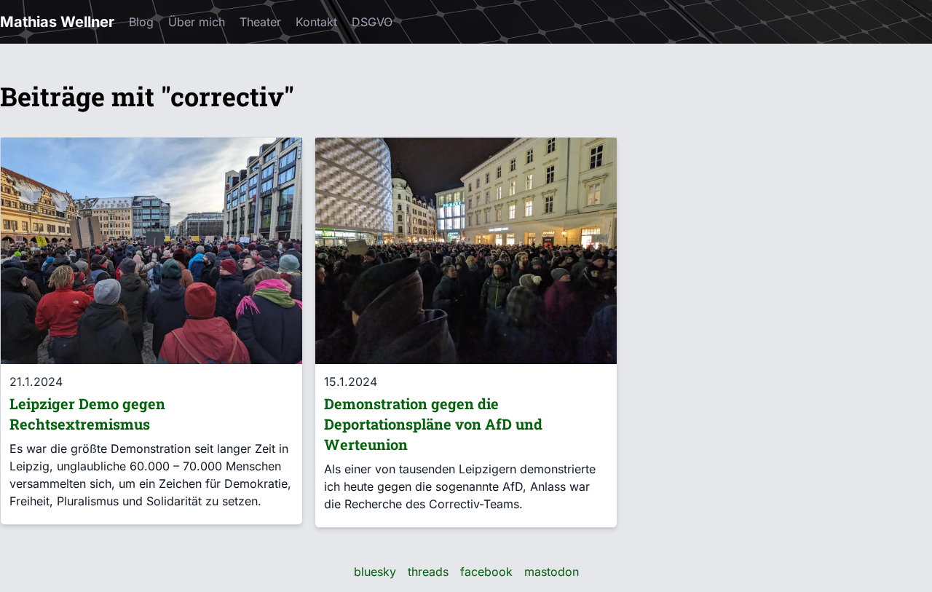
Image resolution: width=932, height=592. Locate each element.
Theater (260, 22)
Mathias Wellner (57, 22)
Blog (141, 22)
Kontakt (316, 22)
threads (428, 571)
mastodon (551, 571)
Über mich (196, 22)
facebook (486, 571)
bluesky (375, 571)
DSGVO (372, 22)
